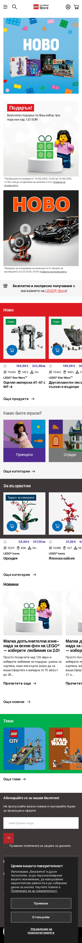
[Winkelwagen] (76, 7)
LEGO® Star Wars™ (15, 377)
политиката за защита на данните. (47, 845)
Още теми (12, 779)
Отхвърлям (41, 917)
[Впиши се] (68, 7)
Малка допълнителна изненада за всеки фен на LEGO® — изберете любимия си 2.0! (31, 645)
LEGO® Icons (11, 553)
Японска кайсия (62, 558)
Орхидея (10, 558)
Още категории (17, 471)
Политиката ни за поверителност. (34, 891)
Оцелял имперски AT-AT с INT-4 (24, 384)
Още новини (14, 702)
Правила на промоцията (53, 271)
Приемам (41, 903)
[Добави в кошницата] (12, 350)
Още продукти (16, 399)
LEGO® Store (55, 291)
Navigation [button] (5, 6)
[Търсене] (14, 6)
